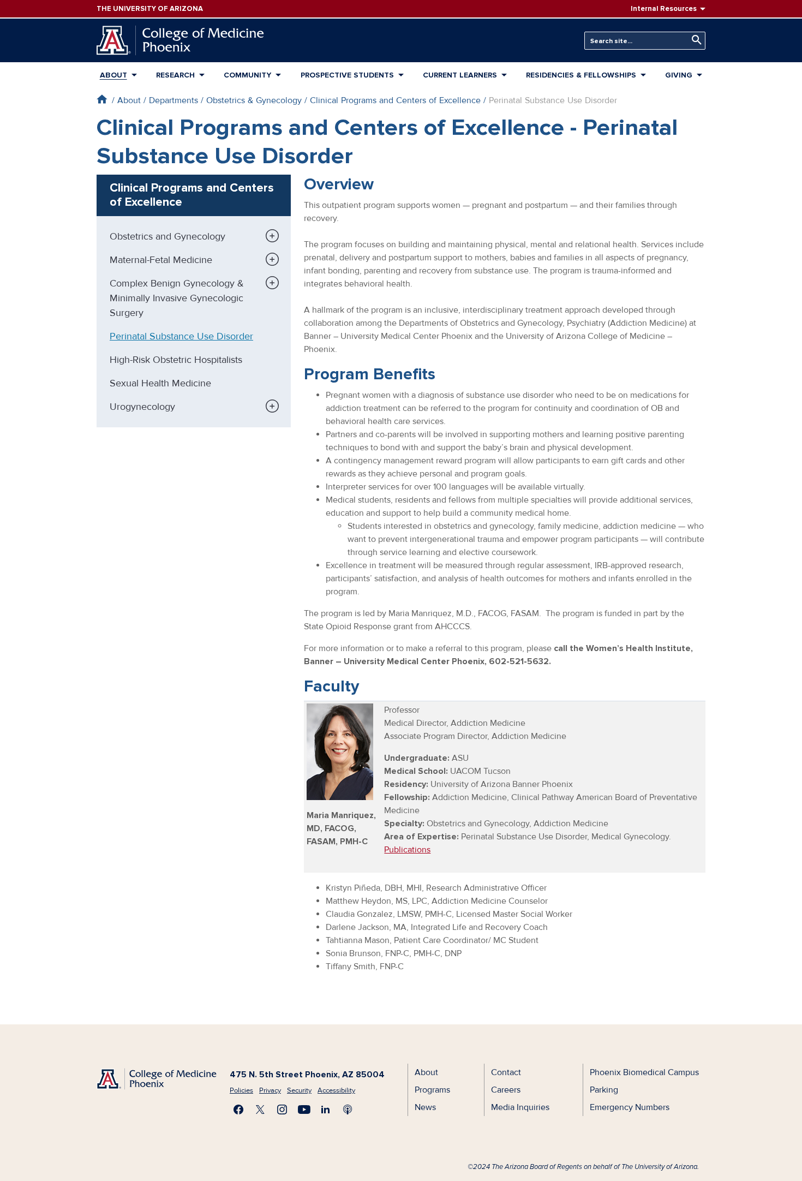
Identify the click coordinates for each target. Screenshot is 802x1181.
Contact (506, 1072)
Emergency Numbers (629, 1107)
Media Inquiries (520, 1107)
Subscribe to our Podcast (347, 1109)
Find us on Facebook (238, 1109)
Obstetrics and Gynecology (167, 236)
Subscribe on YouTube (304, 1109)
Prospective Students (347, 75)
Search (694, 40)
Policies (241, 1090)
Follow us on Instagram (282, 1109)
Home (102, 99)
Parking (604, 1089)
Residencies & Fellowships (581, 75)
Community (247, 75)
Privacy (270, 1090)
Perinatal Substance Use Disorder (181, 336)
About (113, 75)
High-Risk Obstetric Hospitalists (176, 360)
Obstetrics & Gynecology (254, 100)
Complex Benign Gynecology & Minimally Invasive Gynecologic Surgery (177, 298)
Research (175, 75)
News (425, 1107)
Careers (505, 1089)
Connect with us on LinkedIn (325, 1109)
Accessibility (336, 1090)
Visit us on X (260, 1109)
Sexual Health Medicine (160, 383)
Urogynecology (142, 407)
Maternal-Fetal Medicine (161, 260)
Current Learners (460, 75)
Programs (432, 1089)
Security (299, 1090)
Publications (407, 849)
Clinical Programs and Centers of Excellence (395, 100)
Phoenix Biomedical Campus (644, 1072)
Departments (173, 100)
